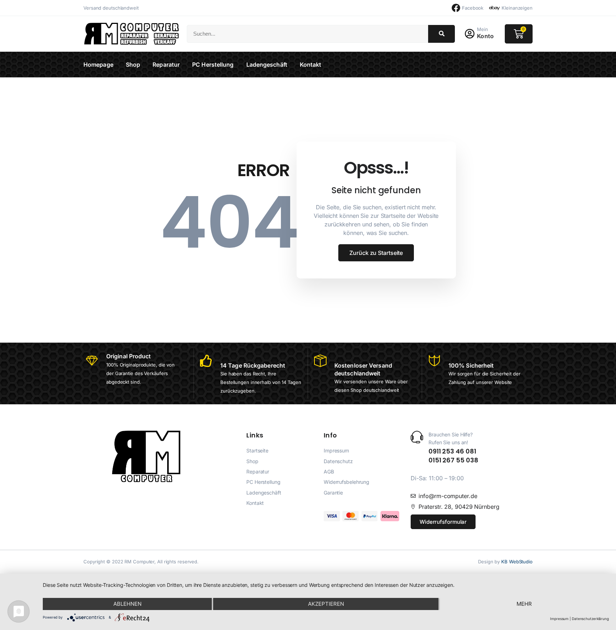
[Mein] (469, 33)
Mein (482, 29)
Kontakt (311, 64)
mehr (524, 603)
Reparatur (166, 64)
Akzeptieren (326, 603)
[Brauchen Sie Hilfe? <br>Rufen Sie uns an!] (417, 437)
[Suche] (441, 34)
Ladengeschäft (266, 64)
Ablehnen (127, 603)
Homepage (98, 64)
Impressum (559, 618)
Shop (133, 64)
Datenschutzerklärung (590, 618)
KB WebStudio (517, 561)
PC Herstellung (212, 64)
